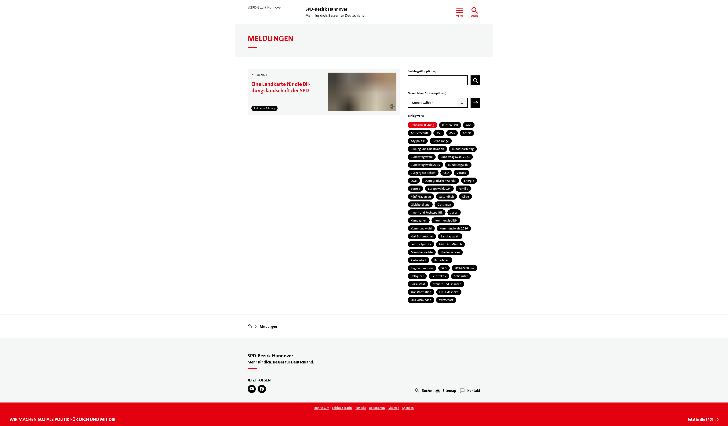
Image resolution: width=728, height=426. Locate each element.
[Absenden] (475, 103)
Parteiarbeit (418, 260)
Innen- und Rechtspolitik (426, 213)
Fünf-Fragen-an (421, 197)
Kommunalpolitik (446, 220)
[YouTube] (252, 389)
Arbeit (467, 133)
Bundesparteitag (463, 149)
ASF (438, 133)
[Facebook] (262, 389)
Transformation (421, 292)
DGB (414, 181)
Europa (415, 189)
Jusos (454, 213)
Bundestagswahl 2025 (425, 165)
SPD (444, 268)
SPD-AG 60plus (464, 268)
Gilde (465, 197)
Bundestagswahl (422, 157)
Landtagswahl (450, 236)
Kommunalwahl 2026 (454, 228)
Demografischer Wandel (440, 181)
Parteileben (441, 260)
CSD (446, 173)
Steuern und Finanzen (447, 284)
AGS (468, 125)
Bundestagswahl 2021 (455, 157)
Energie (469, 181)
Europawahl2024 (439, 189)
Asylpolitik (418, 141)
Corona (461, 173)
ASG (452, 133)
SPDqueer (417, 276)
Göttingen (444, 205)
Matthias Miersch (450, 244)
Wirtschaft (446, 300)
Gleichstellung (420, 205)
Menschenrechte (422, 252)
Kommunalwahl (421, 228)
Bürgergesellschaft (423, 173)
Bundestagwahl (458, 165)
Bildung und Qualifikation (427, 149)
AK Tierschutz (419, 133)
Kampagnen (419, 220)
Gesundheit (446, 197)
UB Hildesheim (448, 292)
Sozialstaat (418, 284)
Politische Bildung (422, 125)
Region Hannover (422, 268)
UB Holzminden (421, 300)
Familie (463, 189)
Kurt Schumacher (422, 236)
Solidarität (461, 276)
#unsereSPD (450, 125)
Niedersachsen (450, 252)
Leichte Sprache (421, 244)
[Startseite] (250, 326)
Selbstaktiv (439, 276)
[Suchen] (475, 80)
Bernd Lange (441, 141)
